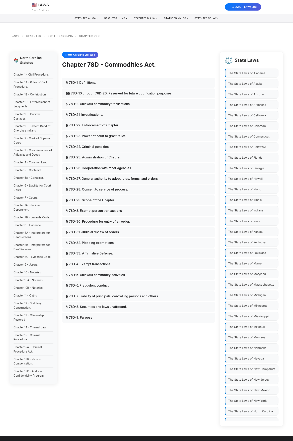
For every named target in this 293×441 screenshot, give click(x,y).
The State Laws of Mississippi (248, 316)
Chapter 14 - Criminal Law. (30, 327)
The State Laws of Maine (245, 263)
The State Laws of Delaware (247, 147)
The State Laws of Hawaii (245, 178)
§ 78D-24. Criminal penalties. (87, 147)
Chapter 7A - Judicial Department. (27, 207)
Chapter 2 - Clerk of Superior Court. (32, 140)
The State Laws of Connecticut (248, 136)
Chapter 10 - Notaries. (27, 272)
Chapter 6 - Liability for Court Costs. (32, 188)
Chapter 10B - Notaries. (28, 287)
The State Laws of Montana (246, 337)
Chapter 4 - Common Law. (30, 162)
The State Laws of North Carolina (250, 411)
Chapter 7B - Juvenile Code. (32, 217)
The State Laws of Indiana (245, 210)
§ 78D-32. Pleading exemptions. (90, 243)
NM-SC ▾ (176, 18)
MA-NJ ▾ (146, 18)
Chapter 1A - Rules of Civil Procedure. (30, 84)
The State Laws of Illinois (245, 199)
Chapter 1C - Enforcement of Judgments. (32, 104)
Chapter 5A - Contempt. (29, 177)
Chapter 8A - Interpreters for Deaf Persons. (32, 235)
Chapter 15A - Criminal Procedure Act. (28, 349)
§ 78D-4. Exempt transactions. (88, 264)
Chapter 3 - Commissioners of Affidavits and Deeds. (33, 152)
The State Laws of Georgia (246, 168)
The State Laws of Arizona (246, 94)
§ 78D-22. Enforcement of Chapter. (92, 125)
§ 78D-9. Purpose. (79, 317)
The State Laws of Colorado (247, 126)
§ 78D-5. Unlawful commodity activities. (96, 275)
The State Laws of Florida (245, 157)
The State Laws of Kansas (245, 231)
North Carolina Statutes (80, 54)
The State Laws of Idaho (244, 189)
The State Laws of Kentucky (247, 242)
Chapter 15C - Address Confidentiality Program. (29, 373)
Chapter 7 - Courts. (26, 197)
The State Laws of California (247, 115)
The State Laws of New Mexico (249, 390)
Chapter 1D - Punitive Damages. (27, 116)
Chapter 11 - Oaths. (25, 295)
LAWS (16, 35)
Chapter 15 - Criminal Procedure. (27, 337)
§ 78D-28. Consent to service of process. (97, 189)
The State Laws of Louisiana (247, 252)
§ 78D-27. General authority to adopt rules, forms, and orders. (112, 179)
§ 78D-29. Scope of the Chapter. (90, 200)
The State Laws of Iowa (244, 221)
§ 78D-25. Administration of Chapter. (93, 157)
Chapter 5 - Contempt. (28, 170)
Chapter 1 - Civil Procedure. (31, 74)
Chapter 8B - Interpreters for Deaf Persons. (32, 247)
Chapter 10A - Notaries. (28, 280)
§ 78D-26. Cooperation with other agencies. (99, 168)
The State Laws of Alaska (245, 83)
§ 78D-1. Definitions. (81, 82)
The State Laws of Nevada (246, 358)
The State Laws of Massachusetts (251, 284)
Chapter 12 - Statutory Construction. (28, 305)
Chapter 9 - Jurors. (26, 264)
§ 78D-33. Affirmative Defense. (89, 253)
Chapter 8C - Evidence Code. (32, 256)
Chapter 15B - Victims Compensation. (27, 361)
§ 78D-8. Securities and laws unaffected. (96, 307)
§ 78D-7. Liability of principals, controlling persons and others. (112, 296)
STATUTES (33, 35)
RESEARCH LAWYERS (243, 6)
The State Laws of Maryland (247, 274)
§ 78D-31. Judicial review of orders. (93, 232)
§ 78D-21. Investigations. (84, 115)
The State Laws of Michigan (247, 295)
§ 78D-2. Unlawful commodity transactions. (98, 104)
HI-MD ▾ (115, 18)
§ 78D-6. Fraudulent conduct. (87, 285)
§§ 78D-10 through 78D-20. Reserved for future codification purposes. (119, 93)
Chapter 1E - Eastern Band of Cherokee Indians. (32, 128)
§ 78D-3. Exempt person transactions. (94, 211)
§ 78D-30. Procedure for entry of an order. (98, 221)
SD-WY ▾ (207, 18)
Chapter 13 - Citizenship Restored (29, 317)
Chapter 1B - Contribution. (30, 94)
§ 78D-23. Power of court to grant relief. (96, 136)
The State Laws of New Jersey (248, 379)
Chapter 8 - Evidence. (27, 225)
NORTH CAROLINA (60, 35)
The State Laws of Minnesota (247, 305)
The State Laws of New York (247, 400)
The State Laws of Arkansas (247, 104)
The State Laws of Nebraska (247, 348)
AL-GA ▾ (86, 18)
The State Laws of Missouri (246, 326)
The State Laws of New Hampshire (251, 369)
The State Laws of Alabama (246, 73)
